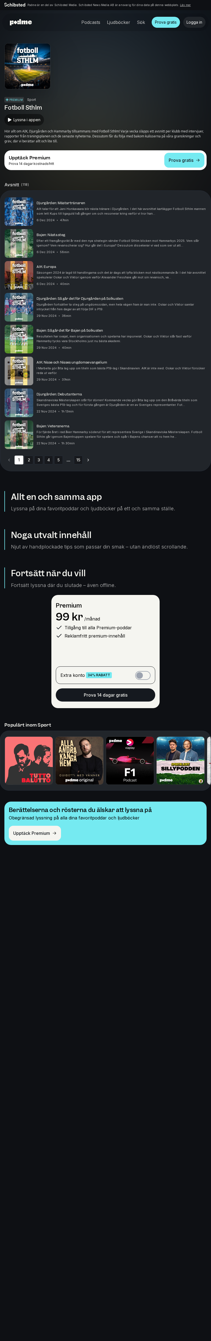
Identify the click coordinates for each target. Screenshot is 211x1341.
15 (78, 460)
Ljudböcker (118, 22)
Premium (69, 605)
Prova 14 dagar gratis (105, 695)
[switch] (143, 675)
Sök (141, 22)
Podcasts (90, 22)
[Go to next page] (88, 460)
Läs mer (185, 5)
